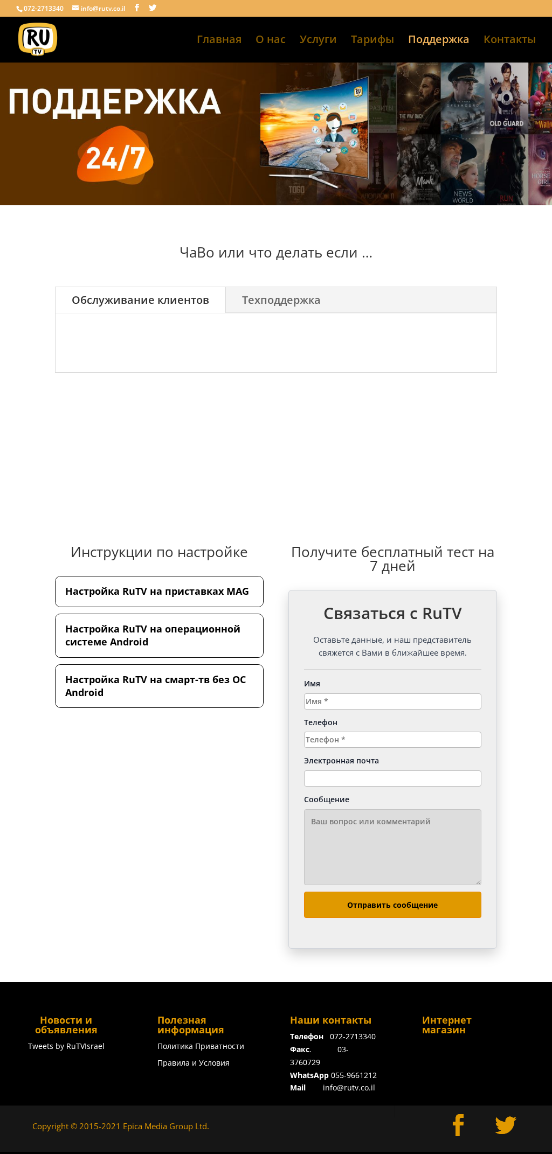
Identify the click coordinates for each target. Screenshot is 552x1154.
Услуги (318, 41)
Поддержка (439, 41)
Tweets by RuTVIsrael (66, 1046)
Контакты (510, 41)
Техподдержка (281, 300)
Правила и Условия (193, 1063)
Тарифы (372, 41)
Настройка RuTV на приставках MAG (157, 591)
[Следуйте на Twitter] (505, 1125)
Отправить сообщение (392, 905)
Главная (219, 41)
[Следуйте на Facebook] (458, 1125)
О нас (271, 41)
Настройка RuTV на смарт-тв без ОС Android (155, 686)
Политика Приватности (200, 1046)
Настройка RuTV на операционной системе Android (152, 635)
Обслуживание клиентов (140, 300)
